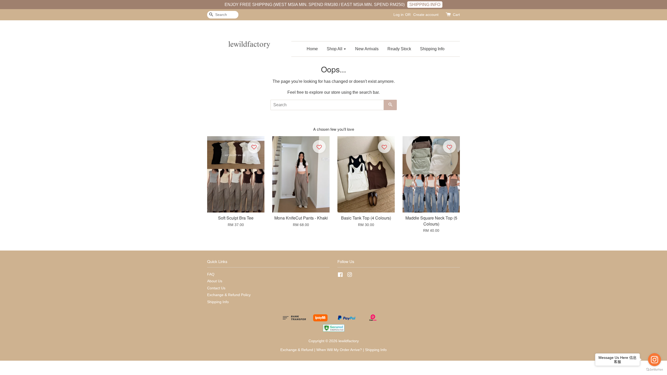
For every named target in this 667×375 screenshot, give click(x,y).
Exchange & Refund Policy (229, 295)
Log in (398, 14)
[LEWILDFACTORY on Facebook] (340, 276)
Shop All (335, 49)
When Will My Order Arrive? (339, 350)
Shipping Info (432, 49)
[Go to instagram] (654, 359)
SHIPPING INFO (424, 4)
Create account (426, 14)
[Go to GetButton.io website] (654, 369)
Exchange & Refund (296, 350)
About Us (214, 281)
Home (312, 49)
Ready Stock (399, 49)
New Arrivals (367, 49)
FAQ (210, 274)
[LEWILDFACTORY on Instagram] (350, 276)
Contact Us (216, 288)
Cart (456, 14)
